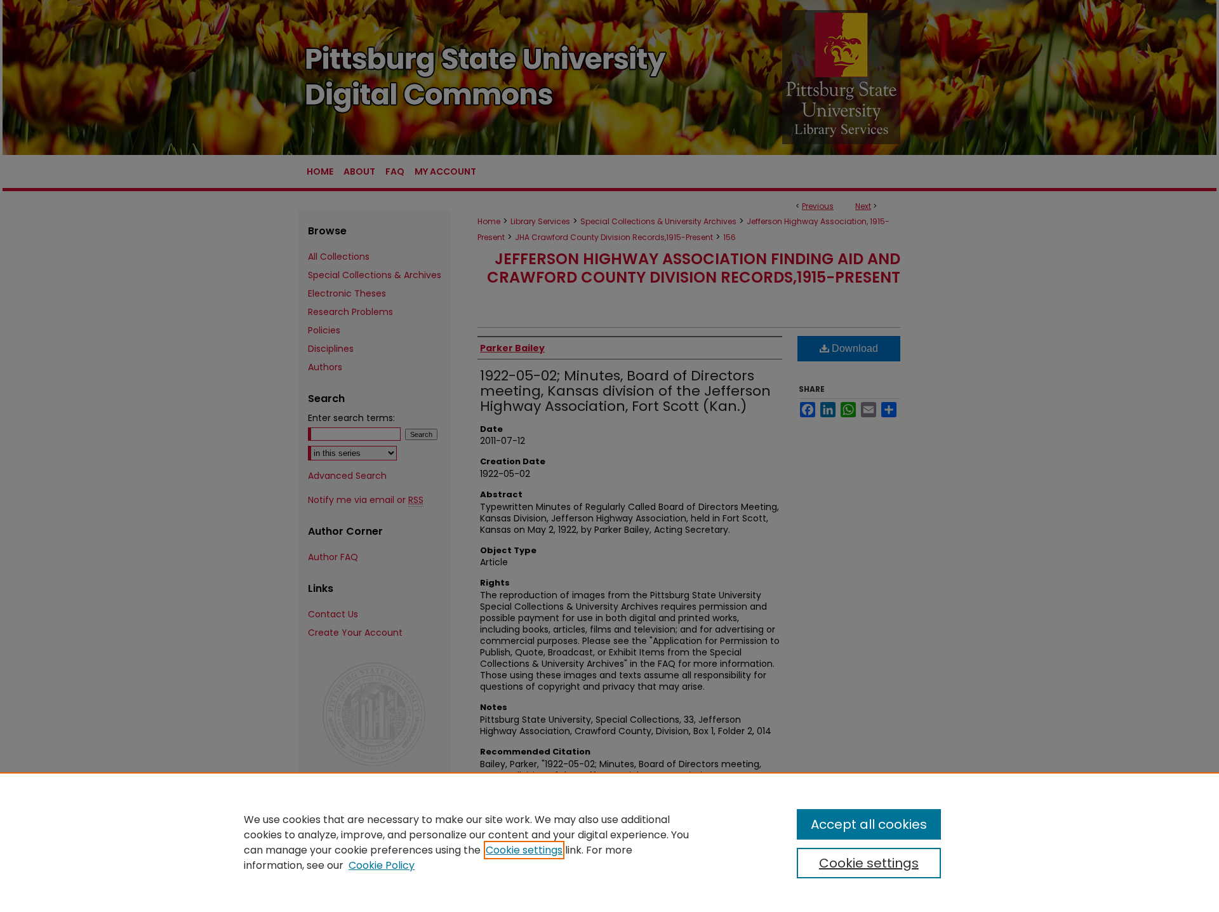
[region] (609, 842)
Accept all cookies (869, 824)
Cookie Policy (382, 865)
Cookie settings (524, 850)
